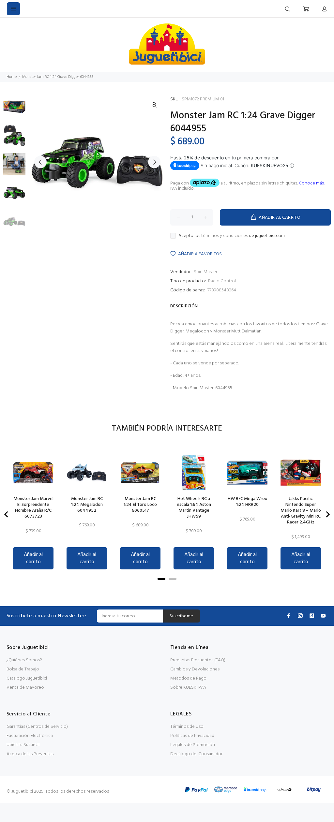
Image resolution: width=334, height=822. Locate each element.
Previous (40, 162)
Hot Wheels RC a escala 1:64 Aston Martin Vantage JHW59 (194, 508)
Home (12, 77)
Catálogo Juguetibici (27, 678)
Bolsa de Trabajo (23, 669)
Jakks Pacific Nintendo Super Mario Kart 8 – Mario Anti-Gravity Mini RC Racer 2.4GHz (301, 510)
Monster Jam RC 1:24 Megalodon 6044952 (87, 505)
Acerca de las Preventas (30, 754)
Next (154, 162)
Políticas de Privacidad (192, 736)
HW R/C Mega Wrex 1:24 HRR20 (247, 502)
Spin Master (205, 272)
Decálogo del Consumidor (196, 754)
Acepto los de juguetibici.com (231, 236)
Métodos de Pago (188, 678)
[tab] (161, 579)
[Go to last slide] (6, 514)
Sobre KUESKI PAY (188, 687)
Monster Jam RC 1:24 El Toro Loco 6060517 (140, 505)
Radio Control (222, 281)
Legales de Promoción (192, 745)
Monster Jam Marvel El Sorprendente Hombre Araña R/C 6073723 (33, 508)
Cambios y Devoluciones (195, 669)
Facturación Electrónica (30, 736)
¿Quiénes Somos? (24, 660)
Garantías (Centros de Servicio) (37, 726)
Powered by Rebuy (167, 588)
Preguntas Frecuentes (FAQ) (197, 660)
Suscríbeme (181, 616)
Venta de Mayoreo (25, 687)
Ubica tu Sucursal (23, 745)
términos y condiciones (224, 236)
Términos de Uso (187, 726)
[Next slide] (327, 514)
